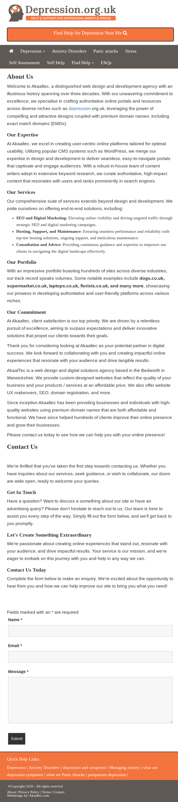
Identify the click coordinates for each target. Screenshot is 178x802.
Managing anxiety (124, 767)
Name (15, 619)
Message (18, 671)
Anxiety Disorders (69, 50)
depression (80, 108)
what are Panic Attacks (65, 774)
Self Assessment (24, 62)
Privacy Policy (29, 792)
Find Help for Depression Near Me (88, 33)
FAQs (106, 62)
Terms (47, 792)
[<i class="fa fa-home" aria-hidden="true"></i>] (11, 51)
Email (15, 645)
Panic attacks (105, 50)
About (11, 792)
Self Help (56, 62)
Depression (31, 50)
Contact (58, 792)
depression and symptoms (84, 767)
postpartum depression (107, 774)
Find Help (82, 62)
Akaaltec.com (39, 795)
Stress (131, 50)
